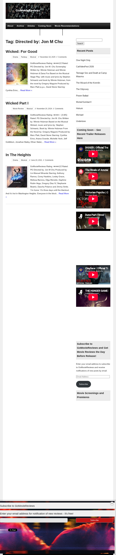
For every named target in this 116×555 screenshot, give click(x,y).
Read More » (26, 90)
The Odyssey (82, 89)
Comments (62, 57)
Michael (79, 115)
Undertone (81, 121)
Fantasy (24, 57)
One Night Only (83, 60)
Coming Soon (44, 26)
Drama (15, 57)
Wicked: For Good (21, 51)
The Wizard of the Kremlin (88, 83)
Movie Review (18, 109)
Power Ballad (82, 95)
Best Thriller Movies (51, 32)
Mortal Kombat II (83, 102)
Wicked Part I (17, 103)
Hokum (79, 108)
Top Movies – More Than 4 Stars (22, 32)
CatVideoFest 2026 (85, 66)
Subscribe (83, 384)
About (10, 26)
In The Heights (18, 155)
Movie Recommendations (67, 26)
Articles (31, 26)
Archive (20, 26)
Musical (33, 57)
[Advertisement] (93, 248)
